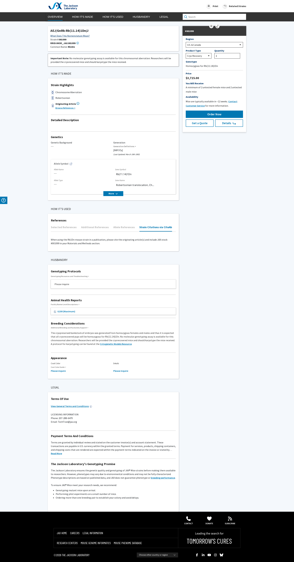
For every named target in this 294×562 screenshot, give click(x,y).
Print (215, 6)
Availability (192, 96)
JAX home (62, 533)
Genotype (191, 61)
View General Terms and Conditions (70, 406)
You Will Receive (195, 83)
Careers (74, 533)
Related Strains (237, 6)
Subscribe (230, 523)
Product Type (193, 50)
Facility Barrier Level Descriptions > (65, 304)
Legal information (93, 533)
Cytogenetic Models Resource (116, 343)
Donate (209, 523)
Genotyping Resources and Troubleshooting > (70, 276)
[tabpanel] (113, 233)
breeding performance (163, 477)
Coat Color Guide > (58, 367)
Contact (188, 523)
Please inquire (58, 370)
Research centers (67, 543)
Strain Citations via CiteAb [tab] (155, 227)
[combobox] (157, 555)
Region (190, 39)
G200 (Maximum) (66, 311)
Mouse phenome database (128, 543)
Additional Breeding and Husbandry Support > (69, 327)
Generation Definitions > (124, 146)
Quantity (219, 50)
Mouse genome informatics (96, 543)
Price (188, 73)
